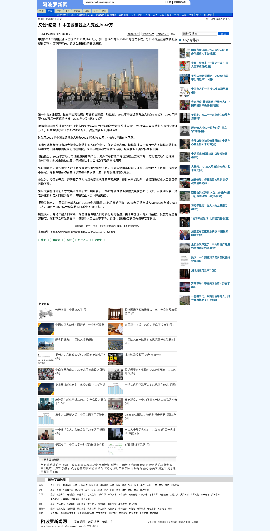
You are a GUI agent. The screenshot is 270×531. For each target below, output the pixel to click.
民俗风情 (162, 508)
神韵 (65, 464)
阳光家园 (144, 513)
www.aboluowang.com (100, 2)
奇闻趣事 (122, 508)
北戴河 (108, 468)
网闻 (140, 14)
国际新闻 (111, 14)
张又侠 (150, 464)
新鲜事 (77, 11)
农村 (69, 240)
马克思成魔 (91, 464)
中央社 (103, 226)
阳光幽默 (123, 513)
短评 (106, 490)
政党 (100, 490)
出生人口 (83, 240)
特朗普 (168, 464)
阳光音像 (154, 513)
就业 (43, 240)
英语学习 (215, 494)
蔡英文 (153, 468)
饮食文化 (61, 508)
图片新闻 (175, 485)
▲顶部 (195, 522)
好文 (112, 490)
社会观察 (81, 508)
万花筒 (132, 508)
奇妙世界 (141, 508)
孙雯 (79, 468)
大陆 (90, 14)
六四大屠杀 (138, 464)
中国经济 (100, 14)
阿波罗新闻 (55, 5)
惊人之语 (79, 490)
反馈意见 (162, 522)
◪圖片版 (220, 19)
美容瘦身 (164, 494)
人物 (133, 14)
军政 (71, 14)
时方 (88, 226)
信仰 (198, 14)
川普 (71, 464)
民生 (162, 14)
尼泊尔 (54, 471)
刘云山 (129, 468)
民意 (136, 490)
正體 (169, 2)
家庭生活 (81, 494)
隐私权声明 (184, 522)
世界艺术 (54, 499)
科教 (147, 14)
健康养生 (61, 494)
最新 (61, 14)
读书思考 (205, 494)
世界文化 (195, 494)
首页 (41, 11)
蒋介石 (99, 468)
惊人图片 (54, 513)
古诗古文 (174, 494)
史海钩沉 (71, 494)
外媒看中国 (68, 490)
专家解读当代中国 (85, 513)
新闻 (50, 11)
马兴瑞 (79, 464)
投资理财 (184, 494)
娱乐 (87, 11)
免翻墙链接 (180, 2)
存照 (130, 490)
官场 (155, 14)
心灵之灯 (92, 494)
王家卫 (45, 471)
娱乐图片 (133, 504)
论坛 (96, 11)
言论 (59, 490)
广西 (59, 464)
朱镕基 (51, 464)
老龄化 (98, 240)
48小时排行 (191, 40)
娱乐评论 (112, 504)
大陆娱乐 (61, 504)
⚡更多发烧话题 (50, 459)
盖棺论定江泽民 (68, 513)
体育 (176, 14)
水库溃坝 (104, 464)
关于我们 (151, 522)
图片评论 (144, 490)
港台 (191, 14)
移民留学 (102, 508)
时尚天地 (112, 508)
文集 (93, 490)
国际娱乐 (102, 504)
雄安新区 (88, 468)
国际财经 (123, 14)
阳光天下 (133, 513)
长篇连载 (75, 499)
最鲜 (52, 508)
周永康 (172, 468)
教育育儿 (133, 494)
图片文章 (85, 499)
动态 (87, 490)
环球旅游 (151, 508)
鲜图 (170, 508)
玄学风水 (112, 494)
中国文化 (143, 494)
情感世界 (71, 508)
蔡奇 (146, 468)
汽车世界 (92, 508)
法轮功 (159, 464)
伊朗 (43, 464)
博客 (104, 11)
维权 (169, 14)
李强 (64, 468)
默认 (173, 34)
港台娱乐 (92, 504)
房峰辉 (138, 468)
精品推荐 (122, 504)
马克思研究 (101, 513)
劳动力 (56, 240)
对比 (124, 490)
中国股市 (46, 468)
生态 (184, 14)
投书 (118, 490)
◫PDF (228, 19)
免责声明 (173, 522)
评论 (59, 11)
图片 (207, 14)
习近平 (114, 464)
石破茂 (72, 468)
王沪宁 (56, 468)
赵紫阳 (162, 468)
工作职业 (122, 494)
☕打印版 (210, 19)
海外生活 (102, 494)
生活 (67, 11)
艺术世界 (153, 494)
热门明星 (81, 504)
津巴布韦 (118, 468)
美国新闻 (80, 14)
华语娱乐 (71, 504)
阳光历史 (113, 513)
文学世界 (65, 499)
